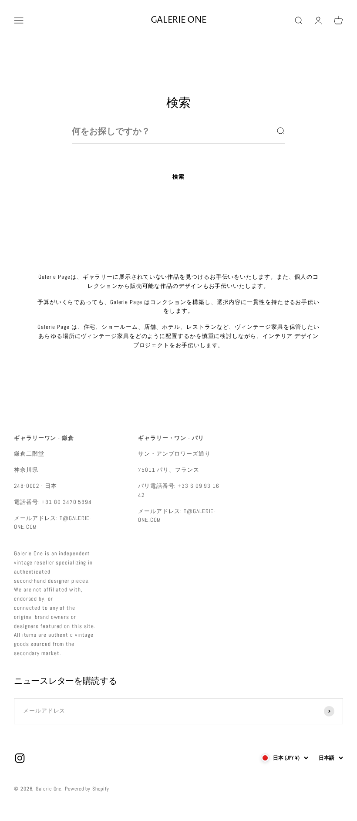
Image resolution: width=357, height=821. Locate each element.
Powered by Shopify (87, 788)
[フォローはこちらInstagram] (20, 758)
